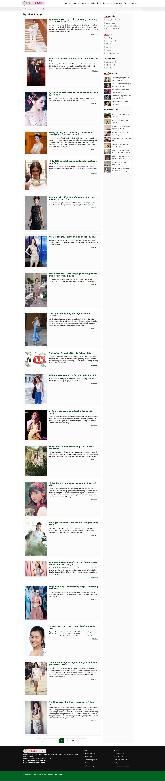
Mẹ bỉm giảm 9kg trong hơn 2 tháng (122, 140)
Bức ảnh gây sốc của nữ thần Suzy (120, 134)
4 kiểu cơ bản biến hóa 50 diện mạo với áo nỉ (121, 158)
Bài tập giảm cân (121, 760)
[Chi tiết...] (94, 34)
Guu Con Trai (136, 3)
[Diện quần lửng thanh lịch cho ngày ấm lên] (107, 99)
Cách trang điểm (91, 760)
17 (50, 741)
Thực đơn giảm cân (122, 763)
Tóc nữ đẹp (119, 756)
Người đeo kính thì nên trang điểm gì (120, 103)
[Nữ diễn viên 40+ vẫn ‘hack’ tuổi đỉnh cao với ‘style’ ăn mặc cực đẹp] (107, 170)
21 (73, 741)
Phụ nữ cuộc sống (112, 53)
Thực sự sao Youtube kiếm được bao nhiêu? (71, 353)
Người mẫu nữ (111, 62)
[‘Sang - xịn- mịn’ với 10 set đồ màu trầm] (107, 165)
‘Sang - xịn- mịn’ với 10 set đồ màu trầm (121, 164)
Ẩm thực (109, 47)
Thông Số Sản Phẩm (113, 29)
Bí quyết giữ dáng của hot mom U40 (121, 122)
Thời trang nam (90, 753)
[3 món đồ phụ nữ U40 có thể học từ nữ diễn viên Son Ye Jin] (107, 154)
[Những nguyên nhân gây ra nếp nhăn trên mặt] (107, 88)
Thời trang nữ (111, 41)
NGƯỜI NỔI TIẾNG (120, 3)
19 (62, 741)
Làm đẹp (109, 38)
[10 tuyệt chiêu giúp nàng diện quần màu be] (107, 130)
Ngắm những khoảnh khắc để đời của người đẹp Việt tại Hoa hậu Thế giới (73, 563)
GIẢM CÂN (95, 3)
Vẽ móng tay (89, 766)
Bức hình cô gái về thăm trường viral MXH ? (121, 91)
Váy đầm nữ (119, 753)
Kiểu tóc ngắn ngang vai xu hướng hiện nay (121, 79)
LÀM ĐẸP (84, 3)
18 (56, 741)
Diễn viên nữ (110, 65)
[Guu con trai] (33, 3)
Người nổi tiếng (41, 9)
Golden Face (110, 23)
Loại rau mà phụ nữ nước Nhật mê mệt (120, 146)
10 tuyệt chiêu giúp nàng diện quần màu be (121, 128)
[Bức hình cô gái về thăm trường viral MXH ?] (107, 93)
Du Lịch (108, 50)
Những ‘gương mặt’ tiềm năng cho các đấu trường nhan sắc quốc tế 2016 (70, 134)
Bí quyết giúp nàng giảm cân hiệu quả (120, 116)
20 (67, 741)
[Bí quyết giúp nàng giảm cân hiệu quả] (107, 118)
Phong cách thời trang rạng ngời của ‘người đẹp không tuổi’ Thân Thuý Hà (73, 275)
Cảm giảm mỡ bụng (122, 766)
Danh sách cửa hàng (113, 26)
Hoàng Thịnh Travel (113, 20)
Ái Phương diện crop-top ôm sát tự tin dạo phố (72, 375)
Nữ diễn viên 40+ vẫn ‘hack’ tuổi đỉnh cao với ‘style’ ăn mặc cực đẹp (121, 171)
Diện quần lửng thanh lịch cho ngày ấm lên (121, 97)
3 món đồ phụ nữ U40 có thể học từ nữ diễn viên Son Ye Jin (122, 153)
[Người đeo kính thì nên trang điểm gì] (107, 103)
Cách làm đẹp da (91, 763)
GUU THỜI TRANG (70, 3)
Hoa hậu (109, 68)
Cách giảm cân (112, 44)
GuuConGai (30, 9)
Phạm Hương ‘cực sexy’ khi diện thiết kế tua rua (73, 237)
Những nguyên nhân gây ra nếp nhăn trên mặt (121, 85)
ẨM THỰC (106, 3)
